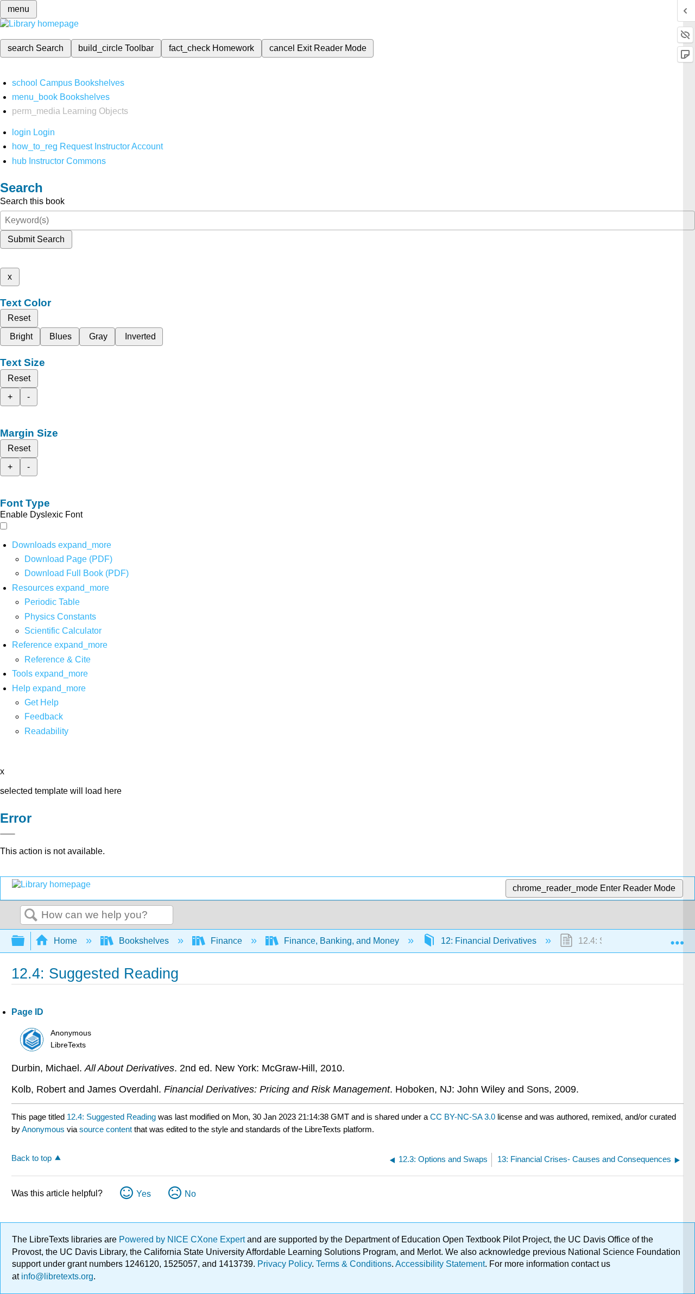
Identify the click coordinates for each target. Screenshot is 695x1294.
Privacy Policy (284, 1263)
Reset (19, 318)
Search (31, 915)
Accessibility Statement (440, 1263)
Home (65, 940)
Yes (143, 1193)
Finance (226, 940)
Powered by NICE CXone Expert (183, 1239)
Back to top (31, 1158)
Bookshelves (144, 940)
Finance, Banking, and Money (341, 940)
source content (105, 1129)
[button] (43, 716)
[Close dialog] (7, 834)
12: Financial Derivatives (489, 940)
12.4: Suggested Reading (111, 1116)
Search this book (32, 201)
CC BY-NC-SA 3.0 (462, 1116)
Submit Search (36, 239)
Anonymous (43, 1129)
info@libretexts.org (56, 1276)
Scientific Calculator (63, 630)
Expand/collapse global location (677, 938)
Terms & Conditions (353, 1263)
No (190, 1193)
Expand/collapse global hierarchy (25, 941)
